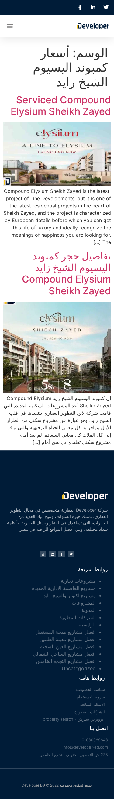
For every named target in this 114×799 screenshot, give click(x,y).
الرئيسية (87, 625)
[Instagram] (43, 554)
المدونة (88, 610)
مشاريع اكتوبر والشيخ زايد (69, 595)
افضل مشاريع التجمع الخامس (66, 661)
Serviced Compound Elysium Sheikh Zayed (61, 105)
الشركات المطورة (77, 617)
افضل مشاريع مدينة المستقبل (65, 632)
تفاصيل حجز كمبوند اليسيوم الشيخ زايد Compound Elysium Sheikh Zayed (66, 273)
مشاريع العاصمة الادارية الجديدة (64, 588)
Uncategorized (79, 668)
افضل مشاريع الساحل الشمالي (64, 654)
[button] (10, 26)
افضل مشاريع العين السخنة (68, 646)
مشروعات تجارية (78, 581)
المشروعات (84, 603)
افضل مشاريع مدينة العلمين (68, 639)
